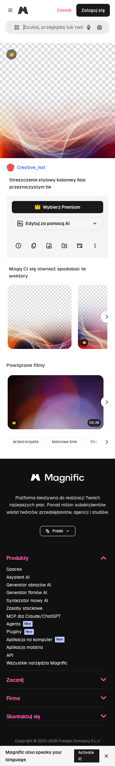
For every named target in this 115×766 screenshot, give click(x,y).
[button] (57, 531)
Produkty (17, 557)
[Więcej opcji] (94, 245)
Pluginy (19, 631)
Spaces (14, 569)
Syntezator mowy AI (27, 600)
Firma (13, 698)
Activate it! (86, 755)
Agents (18, 624)
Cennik (64, 10)
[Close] (106, 756)
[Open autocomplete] (14, 27)
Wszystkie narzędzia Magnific (36, 663)
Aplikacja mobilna (24, 647)
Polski (57, 531)
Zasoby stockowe (24, 608)
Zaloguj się (93, 10)
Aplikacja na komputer (34, 639)
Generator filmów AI (26, 592)
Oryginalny (44, 55)
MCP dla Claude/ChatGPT (33, 616)
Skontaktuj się (23, 716)
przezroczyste (26, 441)
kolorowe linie (64, 441)
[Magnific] (57, 479)
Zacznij (15, 679)
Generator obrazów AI (28, 585)
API (9, 655)
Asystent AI (18, 577)
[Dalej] (106, 317)
